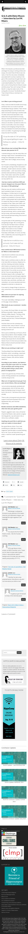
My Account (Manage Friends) (8, 894)
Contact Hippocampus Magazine (8, 892)
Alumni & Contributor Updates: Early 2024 (14, 819)
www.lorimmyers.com (14, 475)
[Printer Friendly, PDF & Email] (22, 26)
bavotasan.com (21, 931)
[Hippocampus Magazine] (14, 7)
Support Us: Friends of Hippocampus (9, 910)
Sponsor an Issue (5, 912)
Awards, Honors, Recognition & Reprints (10, 908)
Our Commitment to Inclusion (7, 900)
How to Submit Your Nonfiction (8, 898)
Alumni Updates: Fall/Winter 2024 (14, 782)
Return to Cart (4, 896)
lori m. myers (9, 491)
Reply (23, 523)
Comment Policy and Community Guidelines (11, 902)
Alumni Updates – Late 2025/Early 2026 (14, 765)
